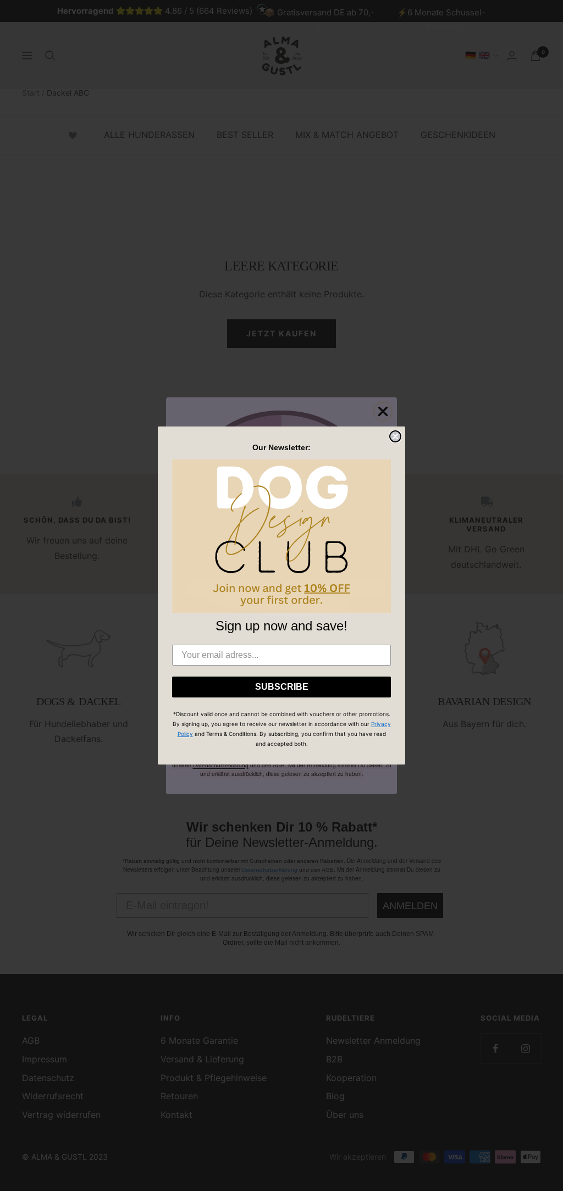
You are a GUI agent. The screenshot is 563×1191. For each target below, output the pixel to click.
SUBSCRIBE (281, 686)
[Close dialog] (395, 436)
